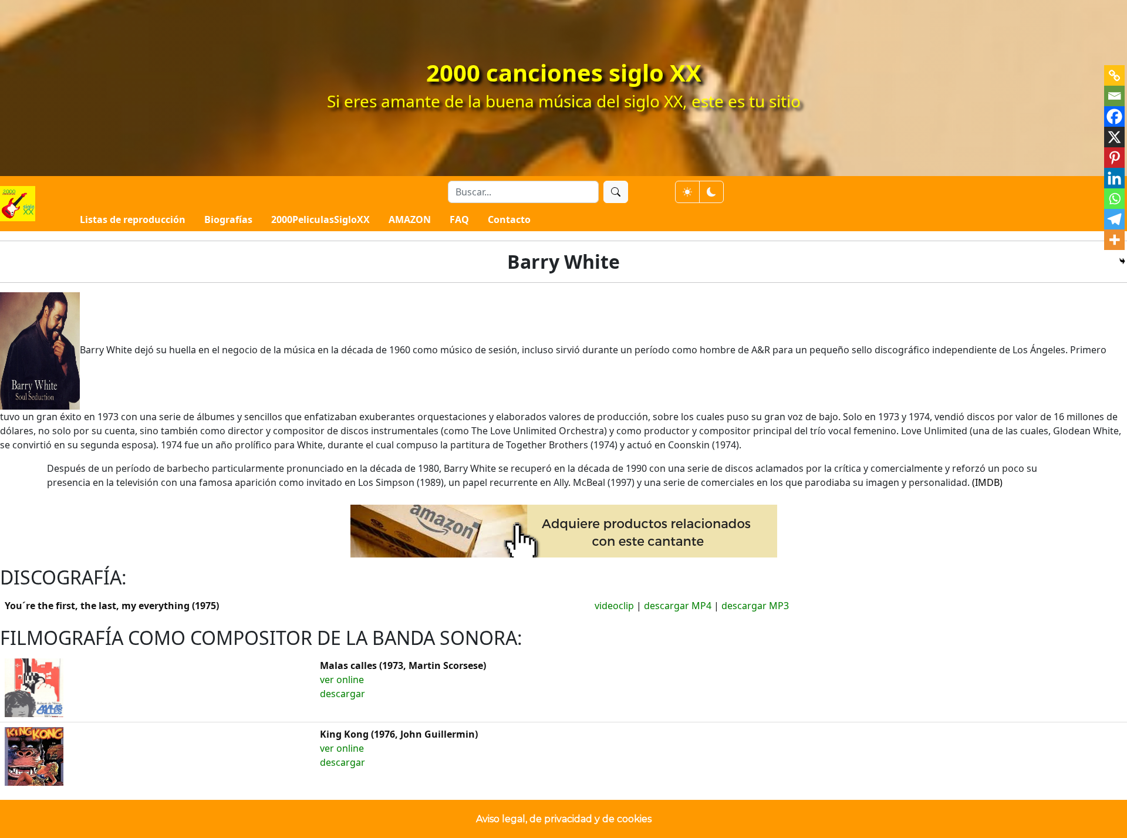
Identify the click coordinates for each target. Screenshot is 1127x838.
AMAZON (410, 219)
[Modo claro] (687, 192)
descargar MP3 (755, 605)
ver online (342, 679)
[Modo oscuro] (711, 192)
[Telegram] (1114, 219)
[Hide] (1122, 261)
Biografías (228, 219)
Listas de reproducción (132, 219)
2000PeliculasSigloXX (320, 219)
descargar (342, 693)
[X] (1114, 137)
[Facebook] (1114, 116)
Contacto (509, 219)
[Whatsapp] (1114, 198)
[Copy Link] (1114, 75)
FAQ (459, 219)
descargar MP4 (677, 605)
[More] (1114, 239)
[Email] (1114, 96)
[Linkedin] (1114, 178)
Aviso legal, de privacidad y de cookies (564, 819)
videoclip (614, 605)
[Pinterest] (1114, 157)
